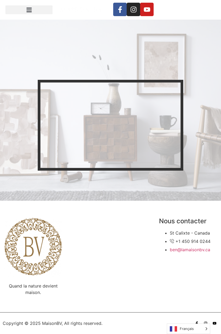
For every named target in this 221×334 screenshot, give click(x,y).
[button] (29, 9)
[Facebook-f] (120, 9)
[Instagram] (133, 9)
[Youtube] (147, 9)
